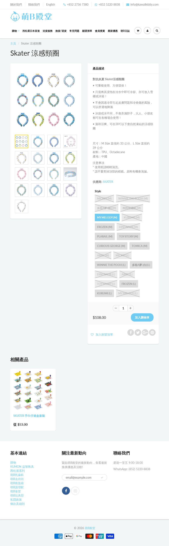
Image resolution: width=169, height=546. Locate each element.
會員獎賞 (100, 30)
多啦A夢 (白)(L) (141, 265)
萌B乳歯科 (17, 475)
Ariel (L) (127, 274)
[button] (102, 334)
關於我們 (16, 4)
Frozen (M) (104, 227)
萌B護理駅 (17, 487)
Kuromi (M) (132, 217)
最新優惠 (113, 30)
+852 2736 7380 (77, 4)
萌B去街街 (17, 479)
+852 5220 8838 (109, 4)
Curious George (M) (111, 246)
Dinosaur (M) (128, 227)
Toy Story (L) (106, 283)
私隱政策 (16, 499)
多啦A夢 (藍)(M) (106, 208)
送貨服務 (48, 30)
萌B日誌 (125, 30)
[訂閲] (102, 477)
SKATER (108, 181)
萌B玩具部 (17, 495)
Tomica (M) (139, 246)
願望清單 (87, 30)
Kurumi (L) (104, 293)
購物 (14, 30)
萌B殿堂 (90, 528)
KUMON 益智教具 (22, 466)
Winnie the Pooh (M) (133, 198)
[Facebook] (66, 491)
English (50, 4)
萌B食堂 (15, 491)
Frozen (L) (129, 283)
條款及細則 (17, 503)
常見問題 (74, 30)
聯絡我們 (34, 4)
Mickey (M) (104, 198)
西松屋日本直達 (31, 30)
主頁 (13, 43)
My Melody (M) (107, 217)
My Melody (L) (127, 293)
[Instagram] (75, 491)
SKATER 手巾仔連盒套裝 (29, 415)
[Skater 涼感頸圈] (45, 99)
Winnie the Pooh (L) (111, 265)
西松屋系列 (17, 470)
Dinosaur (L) (106, 274)
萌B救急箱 (17, 483)
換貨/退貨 (61, 30)
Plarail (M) (105, 236)
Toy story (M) (128, 236)
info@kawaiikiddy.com (144, 4)
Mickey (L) (122, 255)
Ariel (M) (103, 255)
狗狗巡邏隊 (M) (132, 208)
